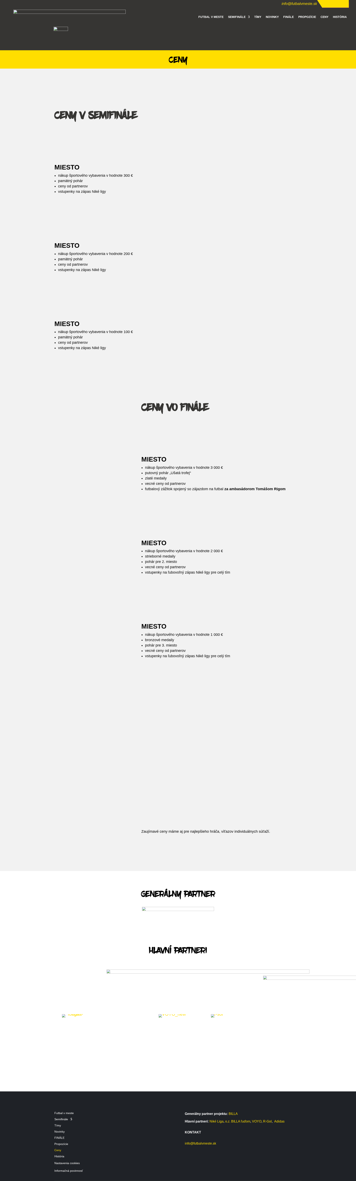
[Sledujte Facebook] (326, 3)
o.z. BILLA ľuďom (237, 1121)
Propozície (307, 17)
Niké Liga (217, 1121)
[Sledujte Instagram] (334, 3)
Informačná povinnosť (68, 1170)
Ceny (324, 17)
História (340, 17)
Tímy (257, 17)
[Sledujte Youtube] (342, 3)
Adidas (279, 1121)
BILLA (233, 1114)
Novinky (272, 17)
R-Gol (267, 1121)
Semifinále (237, 17)
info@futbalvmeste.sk (299, 4)
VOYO (256, 1121)
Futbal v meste (211, 17)
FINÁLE (288, 17)
